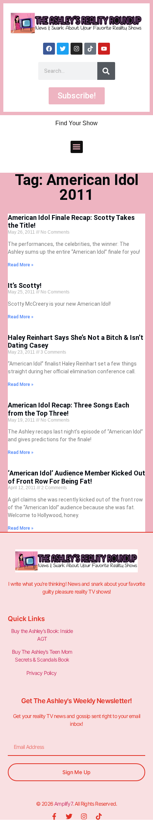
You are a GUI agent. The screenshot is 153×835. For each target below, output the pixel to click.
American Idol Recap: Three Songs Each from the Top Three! (68, 409)
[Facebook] (49, 49)
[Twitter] (63, 49)
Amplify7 (63, 803)
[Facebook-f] (54, 816)
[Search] (106, 71)
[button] (77, 147)
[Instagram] (76, 49)
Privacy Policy (42, 673)
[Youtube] (104, 49)
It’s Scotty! (25, 285)
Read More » (20, 264)
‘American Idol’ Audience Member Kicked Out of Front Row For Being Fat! (76, 477)
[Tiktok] (90, 49)
